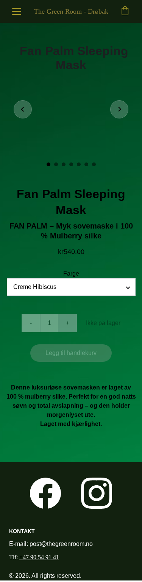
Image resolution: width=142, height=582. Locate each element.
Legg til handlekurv (71, 353)
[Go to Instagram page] (96, 493)
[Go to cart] (125, 11)
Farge (71, 273)
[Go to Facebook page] (45, 493)
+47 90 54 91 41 (39, 557)
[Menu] (16, 11)
